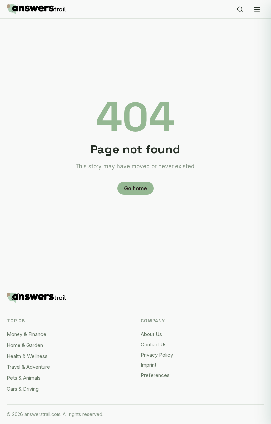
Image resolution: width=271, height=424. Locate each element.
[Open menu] (257, 9)
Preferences (155, 375)
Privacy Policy (157, 355)
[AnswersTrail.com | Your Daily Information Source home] (36, 9)
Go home (135, 188)
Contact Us (154, 344)
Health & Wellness (27, 356)
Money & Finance (26, 334)
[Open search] (240, 9)
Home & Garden (25, 345)
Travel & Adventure (28, 367)
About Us (151, 334)
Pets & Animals (24, 378)
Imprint (148, 365)
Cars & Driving (23, 389)
